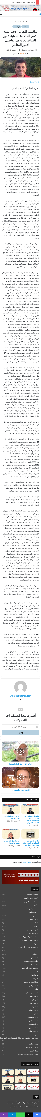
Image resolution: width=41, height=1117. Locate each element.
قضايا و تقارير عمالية (31, 982)
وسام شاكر (32, 1031)
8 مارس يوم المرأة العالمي (27, 947)
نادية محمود (32, 1024)
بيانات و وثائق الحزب (29, 940)
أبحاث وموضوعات (30, 930)
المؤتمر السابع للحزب (27, 937)
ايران (18, 1103)
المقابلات (35, 951)
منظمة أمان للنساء (32, 1047)
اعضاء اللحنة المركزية (30, 902)
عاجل (36, 972)
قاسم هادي (32, 1021)
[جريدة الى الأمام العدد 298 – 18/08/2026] (33, 1087)
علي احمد (34, 979)
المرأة (36, 944)
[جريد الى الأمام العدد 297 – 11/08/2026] (21, 1087)
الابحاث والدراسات (32, 909)
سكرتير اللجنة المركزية (30, 968)
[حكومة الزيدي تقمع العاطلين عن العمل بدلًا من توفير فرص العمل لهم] (30, 834)
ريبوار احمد (32, 1000)
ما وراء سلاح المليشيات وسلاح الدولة (23, 2)
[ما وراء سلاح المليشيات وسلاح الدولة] (11, 809)
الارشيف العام (33, 912)
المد (35, 923)
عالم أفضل (34, 975)
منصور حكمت (33, 1044)
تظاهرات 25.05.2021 (30, 961)
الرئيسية (23, 22)
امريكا (24, 1103)
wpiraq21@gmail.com (27, 50)
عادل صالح (32, 1010)
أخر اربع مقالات (33, 1103)
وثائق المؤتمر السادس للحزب (28, 1054)
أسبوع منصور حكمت (31, 898)
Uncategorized (32, 895)
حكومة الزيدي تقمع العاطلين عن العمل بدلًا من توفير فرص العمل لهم (30, 843)
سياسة (20, 1106)
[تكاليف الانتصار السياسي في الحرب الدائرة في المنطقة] (8, 1079)
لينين (36, 1034)
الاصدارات (34, 916)
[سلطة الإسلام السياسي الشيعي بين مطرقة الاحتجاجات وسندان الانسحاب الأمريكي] (30, 809)
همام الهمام (32, 958)
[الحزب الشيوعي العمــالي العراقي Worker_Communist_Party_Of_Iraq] (20, 8)
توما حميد (17, 27)
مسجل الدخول (26, 862)
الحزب (36, 926)
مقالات (13, 1106)
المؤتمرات (32, 933)
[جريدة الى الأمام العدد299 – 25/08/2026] (33, 1072)
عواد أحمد (33, 1014)
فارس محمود (31, 1017)
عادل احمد (32, 1007)
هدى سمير (32, 1028)
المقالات (16, 22)
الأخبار (36, 905)
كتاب (36, 989)
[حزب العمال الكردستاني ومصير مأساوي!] (11, 834)
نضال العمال (34, 1051)
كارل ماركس (33, 986)
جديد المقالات (33, 965)
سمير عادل (32, 1003)
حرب (36, 1106)
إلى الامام (33, 919)
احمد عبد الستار (31, 993)
